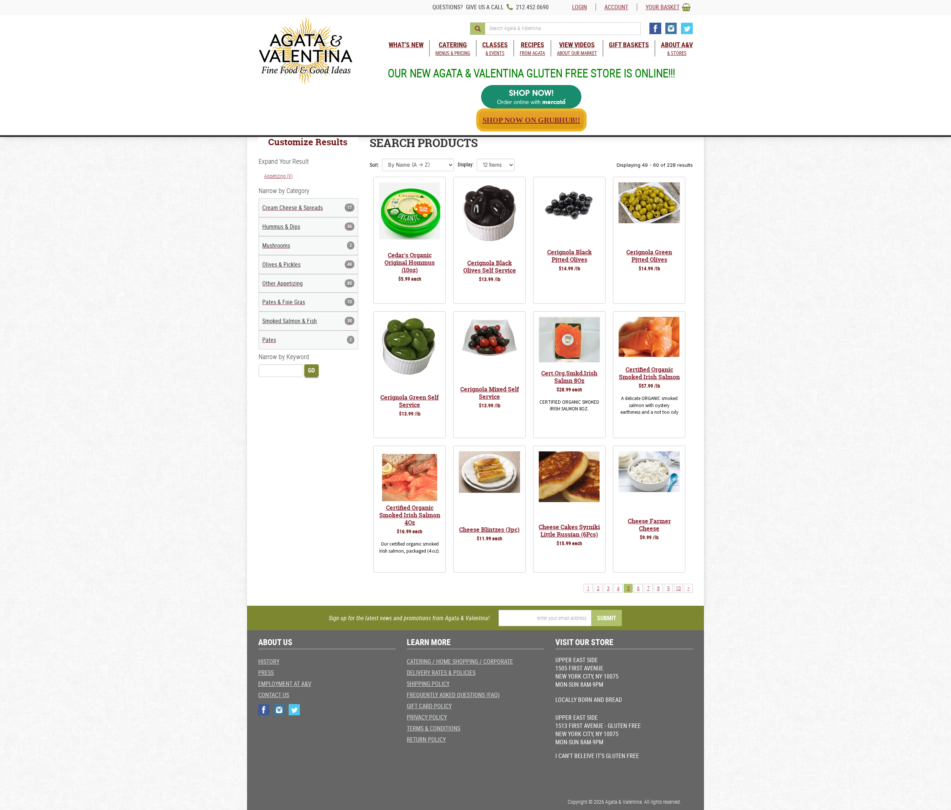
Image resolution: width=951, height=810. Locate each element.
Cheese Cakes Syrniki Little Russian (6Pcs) (569, 531)
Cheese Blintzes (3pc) (489, 530)
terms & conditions (433, 728)
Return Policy (426, 739)
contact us (273, 695)
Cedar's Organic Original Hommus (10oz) (409, 262)
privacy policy (427, 717)
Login (579, 7)
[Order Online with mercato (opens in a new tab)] (531, 96)
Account (616, 7)
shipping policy (428, 684)
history (268, 661)
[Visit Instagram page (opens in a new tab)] (671, 28)
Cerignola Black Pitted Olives (569, 256)
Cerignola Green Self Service (409, 401)
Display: (466, 164)
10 (678, 588)
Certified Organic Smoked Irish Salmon (649, 373)
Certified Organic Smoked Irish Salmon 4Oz (409, 515)
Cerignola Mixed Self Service (489, 393)
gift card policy (429, 706)
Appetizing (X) (278, 175)
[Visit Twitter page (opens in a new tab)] (687, 28)
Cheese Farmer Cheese (649, 525)
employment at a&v (284, 684)
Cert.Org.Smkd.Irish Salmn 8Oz (569, 377)
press (266, 673)
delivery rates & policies (441, 673)
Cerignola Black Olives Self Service (489, 266)
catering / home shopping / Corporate (460, 661)
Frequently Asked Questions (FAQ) (453, 695)
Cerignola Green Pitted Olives (649, 256)
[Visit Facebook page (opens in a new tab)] (655, 28)
